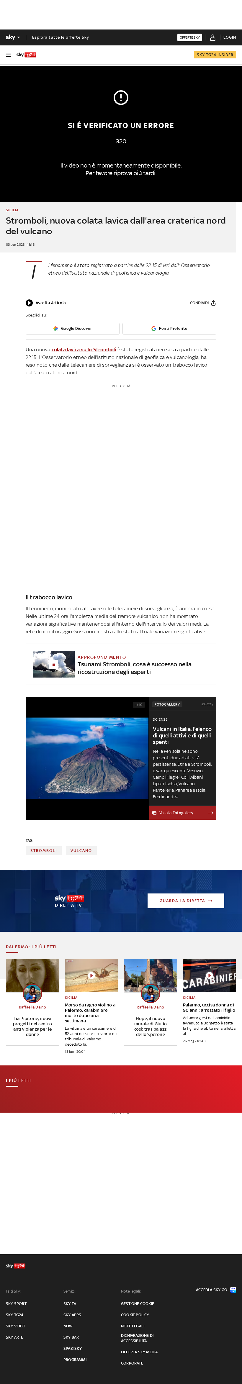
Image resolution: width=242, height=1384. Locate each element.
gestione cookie (137, 1303)
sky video (15, 1326)
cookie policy (135, 1315)
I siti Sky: (13, 1291)
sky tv (69, 1303)
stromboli (43, 850)
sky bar (71, 1337)
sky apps (72, 1315)
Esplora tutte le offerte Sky (60, 37)
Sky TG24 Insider (215, 55)
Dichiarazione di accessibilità (137, 1338)
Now (68, 1326)
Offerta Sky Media (139, 1352)
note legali (132, 1326)
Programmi (74, 1359)
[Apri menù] (8, 55)
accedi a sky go (211, 1290)
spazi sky (72, 1348)
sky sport (16, 1303)
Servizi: (69, 1291)
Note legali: (131, 1291)
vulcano (81, 850)
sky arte (14, 1337)
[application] (46, 302)
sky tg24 (15, 1315)
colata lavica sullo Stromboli (84, 349)
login (229, 37)
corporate (132, 1363)
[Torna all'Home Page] (26, 55)
